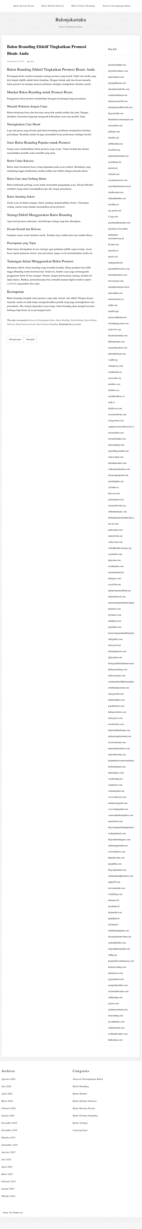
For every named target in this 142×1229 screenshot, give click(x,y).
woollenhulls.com (116, 566)
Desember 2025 (9, 1122)
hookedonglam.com (116, 766)
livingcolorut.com (116, 420)
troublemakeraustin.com (118, 687)
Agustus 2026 (8, 1078)
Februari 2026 (8, 1108)
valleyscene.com (115, 541)
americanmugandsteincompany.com (123, 602)
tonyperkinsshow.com (117, 347)
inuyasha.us (113, 250)
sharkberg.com (114, 620)
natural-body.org (115, 535)
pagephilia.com (114, 863)
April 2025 (6, 1166)
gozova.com (113, 1003)
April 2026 (6, 1093)
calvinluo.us (113, 487)
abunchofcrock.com (116, 596)
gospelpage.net (114, 161)
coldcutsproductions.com (119, 469)
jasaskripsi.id (113, 906)
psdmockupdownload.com (119, 736)
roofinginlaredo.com (117, 833)
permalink (76, 324)
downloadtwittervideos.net (119, 936)
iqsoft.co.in (113, 256)
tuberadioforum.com (117, 353)
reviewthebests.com (116, 851)
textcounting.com (115, 1015)
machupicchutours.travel (118, 286)
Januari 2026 (7, 1115)
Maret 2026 (7, 1100)
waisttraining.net (115, 778)
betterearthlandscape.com (119, 730)
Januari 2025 (7, 1188)
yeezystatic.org (114, 377)
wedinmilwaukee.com (117, 1033)
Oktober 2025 (8, 1137)
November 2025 (9, 1130)
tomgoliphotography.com (119, 948)
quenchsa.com (114, 608)
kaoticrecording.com (117, 966)
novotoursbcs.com (116, 724)
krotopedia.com (115, 912)
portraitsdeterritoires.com (119, 748)
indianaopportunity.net (118, 845)
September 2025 (9, 1144)
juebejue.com (114, 131)
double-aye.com (115, 408)
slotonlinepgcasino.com (118, 323)
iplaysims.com (114, 560)
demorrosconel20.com (118, 101)
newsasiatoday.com (116, 887)
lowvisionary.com (116, 280)
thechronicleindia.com (117, 335)
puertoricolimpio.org (117, 64)
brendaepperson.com (117, 651)
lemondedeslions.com (117, 274)
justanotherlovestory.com (119, 268)
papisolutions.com (116, 76)
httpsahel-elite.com (116, 857)
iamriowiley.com (115, 821)
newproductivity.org (117, 505)
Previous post (15, 339)
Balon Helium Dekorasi (53, 5)
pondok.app (113, 311)
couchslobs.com (115, 554)
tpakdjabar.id (113, 918)
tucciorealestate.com (117, 742)
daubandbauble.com (117, 198)
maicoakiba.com (115, 292)
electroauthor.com (116, 432)
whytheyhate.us (115, 371)
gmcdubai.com (114, 626)
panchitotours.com (116, 705)
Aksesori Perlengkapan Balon (117, 5)
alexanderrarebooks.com (118, 88)
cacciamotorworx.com (117, 180)
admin (31, 61)
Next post (30, 339)
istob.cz (111, 402)
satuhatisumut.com (116, 1027)
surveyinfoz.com (115, 125)
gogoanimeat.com (116, 979)
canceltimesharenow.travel (119, 186)
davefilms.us (113, 204)
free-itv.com (113, 523)
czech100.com (114, 584)
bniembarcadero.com (117, 462)
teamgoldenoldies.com (118, 985)
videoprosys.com (115, 365)
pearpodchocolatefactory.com (121, 960)
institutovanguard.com (117, 802)
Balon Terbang (80, 1122)
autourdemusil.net (116, 572)
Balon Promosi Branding (83, 5)
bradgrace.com (114, 578)
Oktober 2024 (8, 1196)
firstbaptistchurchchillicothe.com (122, 517)
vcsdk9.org (113, 359)
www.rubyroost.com (117, 796)
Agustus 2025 (8, 1152)
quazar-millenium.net (117, 317)
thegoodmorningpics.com (119, 839)
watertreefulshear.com (117, 95)
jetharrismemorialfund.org (119, 590)
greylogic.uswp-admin (118, 228)
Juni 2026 (6, 1086)
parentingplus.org (115, 481)
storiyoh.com (113, 173)
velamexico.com (115, 784)
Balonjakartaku (70, 19)
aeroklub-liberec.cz (116, 396)
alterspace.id (113, 900)
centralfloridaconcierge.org (120, 547)
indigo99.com (114, 881)
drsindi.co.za (113, 390)
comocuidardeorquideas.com (120, 815)
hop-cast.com (114, 493)
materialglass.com (116, 772)
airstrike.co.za (114, 384)
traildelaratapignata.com (118, 930)
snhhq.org (112, 954)
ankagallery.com (115, 639)
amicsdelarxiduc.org (117, 754)
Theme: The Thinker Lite (13, 1212)
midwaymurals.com (116, 675)
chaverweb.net (114, 645)
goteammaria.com (116, 499)
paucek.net (113, 167)
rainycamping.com (116, 444)
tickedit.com (113, 137)
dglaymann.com (115, 657)
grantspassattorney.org (118, 1009)
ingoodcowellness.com (118, 70)
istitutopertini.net (115, 262)
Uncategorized (80, 1130)
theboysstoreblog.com (117, 669)
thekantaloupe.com (116, 341)
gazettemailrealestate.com (119, 222)
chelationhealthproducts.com (120, 875)
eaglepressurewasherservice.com (122, 426)
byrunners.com (114, 614)
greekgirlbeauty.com (117, 82)
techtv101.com (114, 329)
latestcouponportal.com (118, 475)
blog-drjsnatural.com (117, 869)
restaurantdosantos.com (118, 991)
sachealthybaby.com (117, 942)
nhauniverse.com (115, 972)
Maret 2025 (7, 1174)
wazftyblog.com (115, 894)
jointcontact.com (115, 529)
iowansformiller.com (117, 438)
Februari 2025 (8, 1181)
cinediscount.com (115, 192)
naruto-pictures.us (116, 299)
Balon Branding (63, 320)
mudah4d (11, 283)
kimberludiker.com (116, 699)
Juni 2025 (6, 1159)
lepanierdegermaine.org (118, 155)
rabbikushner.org (115, 143)
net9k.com (112, 305)
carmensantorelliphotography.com (123, 681)
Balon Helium (77, 320)
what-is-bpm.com (115, 456)
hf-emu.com (113, 244)
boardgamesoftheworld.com (120, 107)
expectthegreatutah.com (118, 450)
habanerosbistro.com (117, 711)
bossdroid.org (114, 149)
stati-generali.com (116, 693)
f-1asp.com (113, 216)
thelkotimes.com (115, 1039)
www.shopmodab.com (118, 809)
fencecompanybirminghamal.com (122, 827)
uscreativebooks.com (117, 414)
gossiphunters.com (116, 1021)
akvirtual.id (113, 924)
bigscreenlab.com (115, 113)
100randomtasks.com (117, 511)
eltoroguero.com (115, 717)
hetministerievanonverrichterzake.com (124, 760)
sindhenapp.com (115, 997)
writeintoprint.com (116, 790)
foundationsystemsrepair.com (120, 119)
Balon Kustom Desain (24, 5)
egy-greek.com (114, 210)
